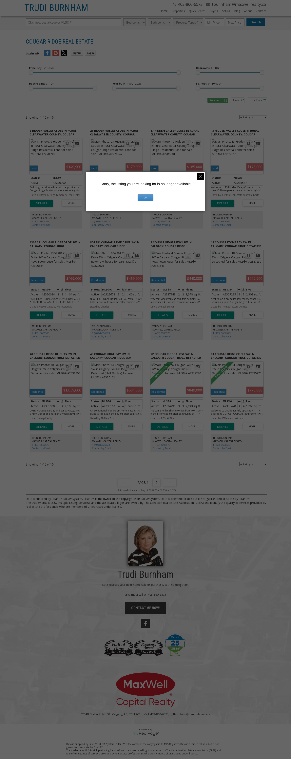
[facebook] (145, 623)
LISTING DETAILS (41, 203)
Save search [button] (216, 100)
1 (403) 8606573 (40, 221)
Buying (213, 11)
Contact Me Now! (145, 608)
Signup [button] (77, 53)
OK (145, 198)
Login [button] (90, 53)
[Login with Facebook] (47, 55)
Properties (178, 11)
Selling (226, 11)
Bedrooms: (207, 68)
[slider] (31, 72)
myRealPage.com (145, 733)
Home (164, 11)
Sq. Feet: (209, 83)
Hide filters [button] (256, 100)
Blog (237, 11)
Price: (41, 68)
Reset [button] (236, 100)
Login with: (34, 53)
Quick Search (197, 11)
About (248, 11)
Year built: (127, 83)
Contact (261, 11)
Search (256, 22)
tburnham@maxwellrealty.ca (191, 714)
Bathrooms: (41, 83)
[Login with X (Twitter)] (64, 55)
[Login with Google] (55, 55)
